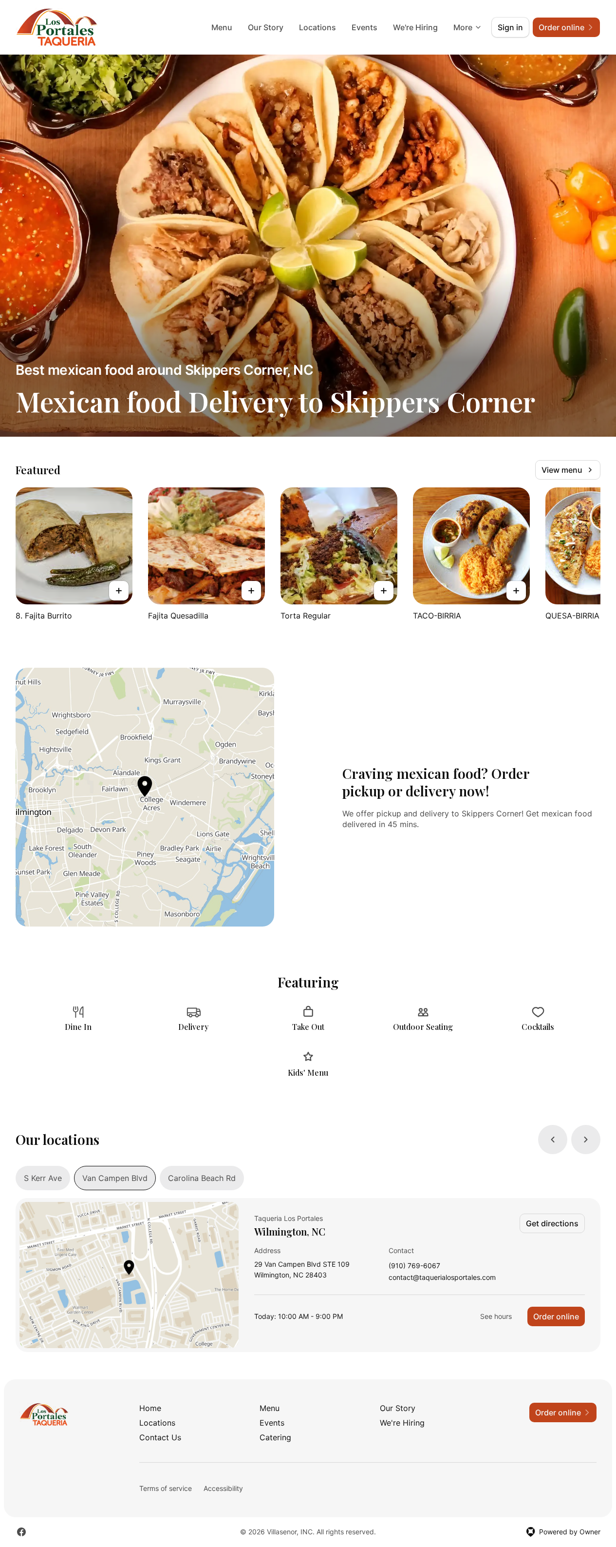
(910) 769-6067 (414, 1266)
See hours (496, 1316)
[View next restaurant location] (585, 1139)
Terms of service (165, 1488)
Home (150, 1408)
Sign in (510, 27)
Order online (556, 1316)
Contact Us (160, 1437)
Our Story (265, 27)
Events (364, 27)
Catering (275, 1437)
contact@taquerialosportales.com (442, 1277)
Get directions (552, 1223)
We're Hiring (415, 27)
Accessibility (223, 1488)
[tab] (43, 1178)
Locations (317, 27)
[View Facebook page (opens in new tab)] (21, 1532)
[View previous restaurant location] (552, 1139)
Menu (221, 27)
